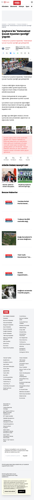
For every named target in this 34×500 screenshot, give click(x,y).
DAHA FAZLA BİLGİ (10, 491)
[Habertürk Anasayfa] (17, 2)
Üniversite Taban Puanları (24, 364)
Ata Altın (5, 375)
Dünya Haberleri (7, 329)
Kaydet (25, 456)
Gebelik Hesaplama (8, 418)
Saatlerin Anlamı (8, 362)
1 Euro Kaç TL (6, 384)
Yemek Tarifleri (7, 358)
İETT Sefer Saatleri (8, 416)
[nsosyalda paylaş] (10, 53)
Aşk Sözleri (6, 364)
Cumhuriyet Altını (8, 377)
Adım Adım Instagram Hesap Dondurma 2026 (8, 431)
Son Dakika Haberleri (9, 316)
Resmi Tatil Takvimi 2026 (8, 440)
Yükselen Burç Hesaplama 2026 (8, 421)
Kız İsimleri (22, 398)
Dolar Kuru (6, 343)
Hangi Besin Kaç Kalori (23, 379)
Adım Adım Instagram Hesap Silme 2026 (8, 436)
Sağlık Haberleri (7, 331)
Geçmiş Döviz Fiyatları (7, 426)
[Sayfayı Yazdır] (25, 53)
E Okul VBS (22, 330)
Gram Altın (6, 368)
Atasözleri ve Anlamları (6, 404)
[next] (31, 178)
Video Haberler (23, 358)
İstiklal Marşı (22, 327)
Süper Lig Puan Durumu (7, 388)
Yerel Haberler (11, 24)
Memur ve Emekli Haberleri (7, 338)
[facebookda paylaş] (3, 53)
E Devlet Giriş (22, 332)
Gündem (5, 6)
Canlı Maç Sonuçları (9, 386)
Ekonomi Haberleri (8, 320)
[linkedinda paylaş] (14, 53)
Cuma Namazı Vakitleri (23, 322)
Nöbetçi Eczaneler (24, 325)
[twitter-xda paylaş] (6, 53)
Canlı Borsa (22, 316)
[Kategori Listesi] (32, 2)
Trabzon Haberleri (22, 24)
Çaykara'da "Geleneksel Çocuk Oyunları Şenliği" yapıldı (17, 26)
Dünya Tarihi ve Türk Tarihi (24, 370)
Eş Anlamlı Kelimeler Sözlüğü (24, 383)
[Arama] (2, 2)
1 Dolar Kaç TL (7, 381)
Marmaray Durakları (24, 394)
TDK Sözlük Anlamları (22, 360)
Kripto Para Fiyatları (8, 348)
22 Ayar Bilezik (7, 379)
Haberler (4, 24)
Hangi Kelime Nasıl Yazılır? (24, 386)
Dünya (21, 6)
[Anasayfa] (6, 312)
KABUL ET (21, 491)
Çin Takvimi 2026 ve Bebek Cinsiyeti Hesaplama (8, 412)
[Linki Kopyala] (28, 53)
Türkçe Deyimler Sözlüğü (7, 408)
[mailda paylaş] (21, 53)
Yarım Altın (6, 373)
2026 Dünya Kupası (24, 344)
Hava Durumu (23, 340)
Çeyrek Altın (6, 371)
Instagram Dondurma (22, 349)
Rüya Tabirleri (23, 367)
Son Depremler (23, 337)
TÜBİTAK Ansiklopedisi (23, 375)
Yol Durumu (22, 342)
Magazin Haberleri (8, 325)
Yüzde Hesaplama (8, 424)
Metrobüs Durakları (24, 391)
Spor (27, 6)
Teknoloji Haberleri (8, 335)
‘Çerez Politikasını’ (21, 486)
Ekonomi (13, 6)
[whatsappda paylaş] (17, 53)
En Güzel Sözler (23, 389)
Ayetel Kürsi (6, 360)
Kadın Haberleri (7, 333)
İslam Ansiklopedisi (24, 373)
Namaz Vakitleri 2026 (23, 319)
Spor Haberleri (7, 327)
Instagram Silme (24, 352)
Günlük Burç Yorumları (22, 334)
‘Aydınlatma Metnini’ (9, 488)
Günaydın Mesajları (8, 366)
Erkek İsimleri (22, 396)
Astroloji (21, 346)
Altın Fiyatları (6, 341)
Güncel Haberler (7, 322)
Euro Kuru (5, 345)
